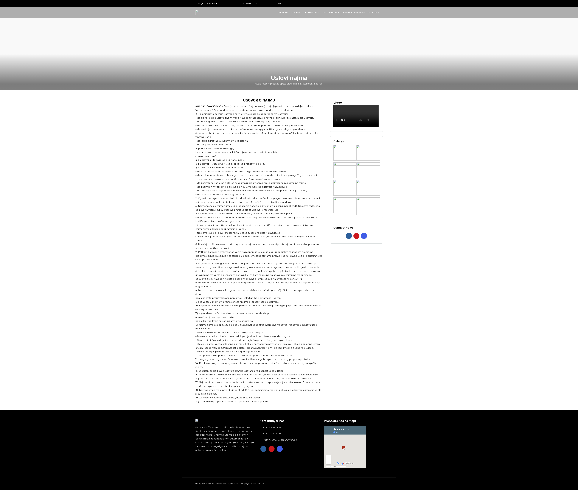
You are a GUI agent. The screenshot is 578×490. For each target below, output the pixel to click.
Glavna (283, 12)
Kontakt (373, 12)
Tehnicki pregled (354, 12)
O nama (296, 12)
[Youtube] (377, 3)
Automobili (311, 12)
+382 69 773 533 (250, 3)
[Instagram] (382, 3)
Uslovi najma (330, 12)
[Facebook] (349, 236)
